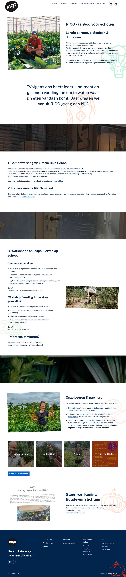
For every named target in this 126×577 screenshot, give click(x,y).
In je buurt (85, 546)
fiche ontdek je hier (77, 513)
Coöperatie (47, 539)
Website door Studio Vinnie (109, 574)
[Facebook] (111, 4)
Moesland (83, 414)
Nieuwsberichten (108, 543)
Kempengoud (73, 417)
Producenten (48, 543)
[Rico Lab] (12, 542)
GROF (45, 546)
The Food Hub (94, 420)
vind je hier (58, 181)
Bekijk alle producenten (18, 474)
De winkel (66, 539)
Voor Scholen (87, 554)
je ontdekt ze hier (28, 196)
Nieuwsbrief (106, 550)
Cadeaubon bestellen (70, 543)
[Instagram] (116, 4)
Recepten (105, 546)
